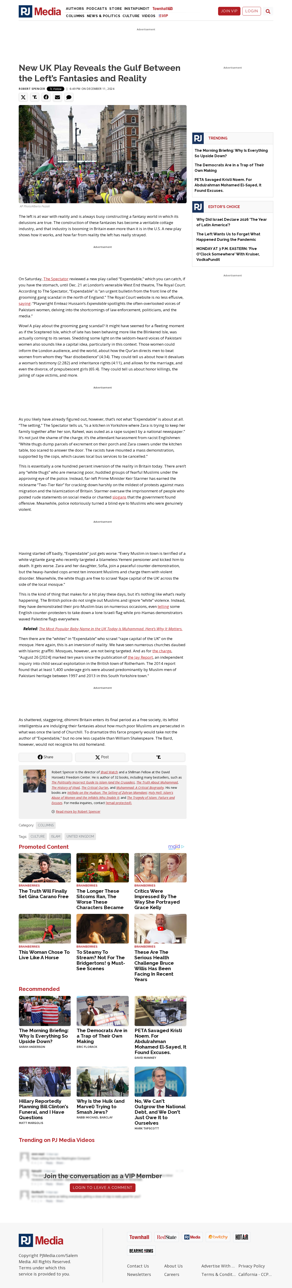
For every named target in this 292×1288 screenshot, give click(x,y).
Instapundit (137, 9)
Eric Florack (87, 1047)
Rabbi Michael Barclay (95, 1117)
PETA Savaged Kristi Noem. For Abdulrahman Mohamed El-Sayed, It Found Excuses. (160, 1041)
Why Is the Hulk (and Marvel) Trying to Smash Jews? (101, 1106)
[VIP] (163, 16)
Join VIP (229, 11)
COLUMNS (46, 825)
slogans (119, 497)
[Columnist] (36, 781)
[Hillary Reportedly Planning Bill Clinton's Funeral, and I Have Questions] (45, 1081)
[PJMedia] (40, 11)
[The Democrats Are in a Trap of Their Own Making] (102, 1010)
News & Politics (103, 16)
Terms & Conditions (218, 1274)
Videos (149, 16)
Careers (171, 1274)
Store (115, 9)
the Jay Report (140, 657)
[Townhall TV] (164, 8)
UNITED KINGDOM (80, 836)
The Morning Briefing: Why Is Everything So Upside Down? (44, 1036)
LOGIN (251, 11)
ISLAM (55, 836)
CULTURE (38, 836)
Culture (131, 16)
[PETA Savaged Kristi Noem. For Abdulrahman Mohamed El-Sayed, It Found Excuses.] (160, 1010)
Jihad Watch (109, 772)
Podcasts (96, 9)
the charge (161, 650)
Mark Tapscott (147, 1128)
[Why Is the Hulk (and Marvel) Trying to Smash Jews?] (102, 1081)
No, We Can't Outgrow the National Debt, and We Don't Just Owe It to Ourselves (160, 1112)
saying (25, 303)
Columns (75, 16)
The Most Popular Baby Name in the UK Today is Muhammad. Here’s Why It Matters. (110, 628)
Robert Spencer (32, 89)
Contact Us (138, 1266)
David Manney (145, 1057)
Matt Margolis (31, 1123)
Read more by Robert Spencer (78, 811)
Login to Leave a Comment (103, 1187)
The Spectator (55, 278)
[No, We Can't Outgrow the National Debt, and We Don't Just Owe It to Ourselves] (160, 1081)
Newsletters (139, 1274)
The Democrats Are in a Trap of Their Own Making (102, 1036)
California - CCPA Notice (255, 1274)
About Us (173, 1266)
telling (163, 606)
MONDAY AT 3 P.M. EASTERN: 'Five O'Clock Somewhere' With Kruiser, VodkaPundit (228, 254)
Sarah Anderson (32, 1047)
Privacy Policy (251, 1266)
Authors (75, 9)
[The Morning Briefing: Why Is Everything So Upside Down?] (45, 1010)
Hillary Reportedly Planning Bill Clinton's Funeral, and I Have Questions (43, 1109)
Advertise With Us (218, 1266)
